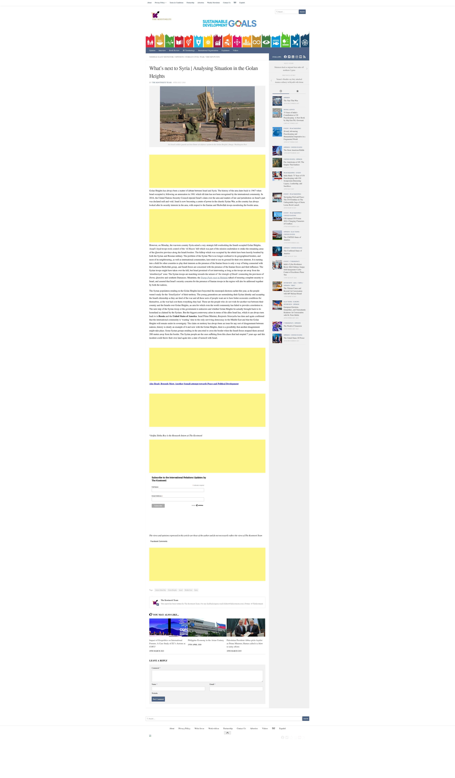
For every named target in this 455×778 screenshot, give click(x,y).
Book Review (174, 50)
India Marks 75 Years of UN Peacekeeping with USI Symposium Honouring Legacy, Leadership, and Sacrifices (294, 180)
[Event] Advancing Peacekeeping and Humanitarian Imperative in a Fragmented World (294, 135)
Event (286, 128)
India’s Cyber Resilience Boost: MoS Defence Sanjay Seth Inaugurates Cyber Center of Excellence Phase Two (294, 269)
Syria (196, 590)
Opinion (152, 50)
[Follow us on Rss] (304, 56)
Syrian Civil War (194, 56)
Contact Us (226, 2)
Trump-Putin (213, 56)
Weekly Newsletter (213, 2)
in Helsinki (214, 277)
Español (242, 2)
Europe (296, 302)
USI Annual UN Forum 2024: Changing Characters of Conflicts (294, 221)
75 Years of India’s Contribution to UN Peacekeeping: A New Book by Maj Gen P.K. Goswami (294, 116)
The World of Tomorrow (293, 326)
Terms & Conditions (176, 2)
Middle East (188, 590)
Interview (162, 50)
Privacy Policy (160, 2)
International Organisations (208, 50)
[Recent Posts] (281, 91)
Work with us (213, 728)
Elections (295, 232)
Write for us (199, 728)
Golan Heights (172, 590)
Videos (235, 50)
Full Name (155, 487)
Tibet (293, 285)
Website (155, 693)
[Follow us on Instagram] (296, 56)
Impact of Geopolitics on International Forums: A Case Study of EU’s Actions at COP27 (167, 643)
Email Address (157, 496)
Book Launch (289, 109)
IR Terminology (189, 50)
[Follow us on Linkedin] (292, 56)
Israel (180, 590)
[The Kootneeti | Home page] (162, 16)
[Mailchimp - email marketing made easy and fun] (197, 506)
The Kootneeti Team (161, 82)
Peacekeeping (295, 128)
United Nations (290, 215)
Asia (295, 283)
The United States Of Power (294, 338)
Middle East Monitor (161, 56)
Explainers (226, 50)
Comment (156, 668)
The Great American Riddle (294, 150)
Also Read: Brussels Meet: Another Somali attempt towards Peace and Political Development (194, 383)
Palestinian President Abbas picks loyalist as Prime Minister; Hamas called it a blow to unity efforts (245, 643)
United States (296, 147)
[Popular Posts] (297, 91)
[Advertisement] (207, 171)
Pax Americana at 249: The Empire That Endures (294, 163)
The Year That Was (291, 100)
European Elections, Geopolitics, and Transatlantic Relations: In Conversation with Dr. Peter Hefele (295, 311)
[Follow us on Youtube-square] (300, 56)
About (149, 2)
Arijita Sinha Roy (160, 590)
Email (212, 684)
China (300, 283)
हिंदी (235, 2)
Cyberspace (295, 261)
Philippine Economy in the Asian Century (206, 640)
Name (154, 684)
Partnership (190, 2)
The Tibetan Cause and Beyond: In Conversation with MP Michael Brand (293, 291)
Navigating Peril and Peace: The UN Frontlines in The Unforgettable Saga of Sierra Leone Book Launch (294, 201)
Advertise (201, 2)
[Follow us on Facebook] (285, 56)
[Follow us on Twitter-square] (289, 56)
